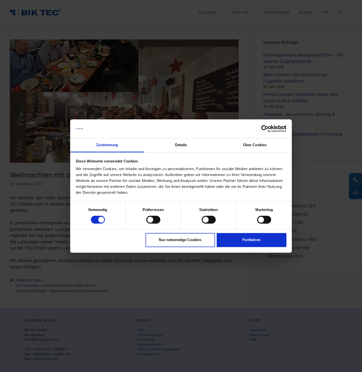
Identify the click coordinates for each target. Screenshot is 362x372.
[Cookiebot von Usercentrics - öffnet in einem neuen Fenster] (264, 128)
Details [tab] (181, 145)
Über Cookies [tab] (255, 145)
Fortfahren (251, 240)
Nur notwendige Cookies (180, 240)
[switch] (153, 220)
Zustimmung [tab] (107, 145)
